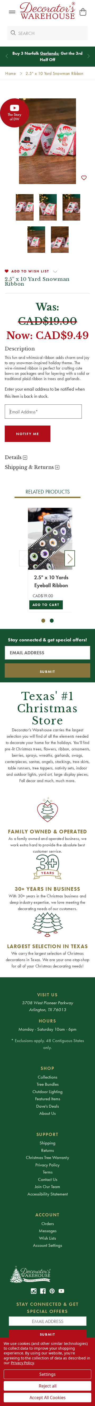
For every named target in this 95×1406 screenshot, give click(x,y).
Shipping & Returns (30, 467)
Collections (47, 1077)
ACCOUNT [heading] (47, 1215)
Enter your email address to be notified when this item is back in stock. (45, 392)
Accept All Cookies (48, 1397)
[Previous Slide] (7, 56)
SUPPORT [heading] (47, 1134)
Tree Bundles (48, 1084)
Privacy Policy (47, 1165)
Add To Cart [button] (46, 604)
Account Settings (47, 1245)
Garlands (49, 53)
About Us (47, 1113)
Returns (47, 1150)
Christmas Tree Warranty (47, 1157)
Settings (47, 1374)
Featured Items (47, 1099)
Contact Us (47, 1179)
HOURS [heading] (47, 1021)
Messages (47, 1231)
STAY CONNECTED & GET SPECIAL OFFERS (47, 1307)
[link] (33, 1291)
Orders (47, 1223)
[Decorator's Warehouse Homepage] (47, 1274)
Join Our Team (47, 1186)
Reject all (47, 1386)
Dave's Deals (47, 1106)
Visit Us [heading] (47, 995)
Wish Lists (47, 1238)
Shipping (47, 1143)
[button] (12, 12)
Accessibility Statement (47, 1194)
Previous (24, 558)
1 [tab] (43, 621)
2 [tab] (52, 621)
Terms (48, 1172)
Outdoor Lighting (47, 1091)
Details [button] (14, 457)
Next (69, 558)
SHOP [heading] (47, 1068)
